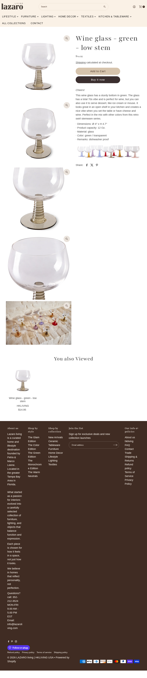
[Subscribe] (115, 445)
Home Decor (55, 452)
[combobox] (74, 6)
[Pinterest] (12, 641)
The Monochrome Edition (35, 464)
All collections (14, 23)
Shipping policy (60, 652)
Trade (128, 452)
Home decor (67, 16)
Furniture (28, 16)
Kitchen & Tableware (114, 16)
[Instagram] (16, 641)
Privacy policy (28, 652)
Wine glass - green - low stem (23, 400)
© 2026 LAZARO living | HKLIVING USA (30, 657)
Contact (37, 23)
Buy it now (98, 79)
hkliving (129, 441)
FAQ (127, 445)
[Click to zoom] (67, 38)
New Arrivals (55, 437)
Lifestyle (9, 16)
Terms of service (44, 652)
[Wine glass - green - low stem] (23, 380)
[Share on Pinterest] (97, 165)
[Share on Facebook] (87, 165)
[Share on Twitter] (92, 165)
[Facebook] (8, 641)
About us (130, 437)
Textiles (87, 16)
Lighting (47, 16)
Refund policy (13, 652)
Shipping (81, 62)
